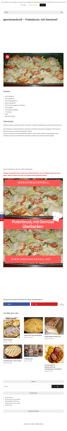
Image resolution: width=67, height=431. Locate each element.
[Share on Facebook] (1, 216)
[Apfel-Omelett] (11, 337)
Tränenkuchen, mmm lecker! (12, 361)
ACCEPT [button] (43, 5)
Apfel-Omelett (7, 340)
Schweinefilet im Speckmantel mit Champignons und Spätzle (53, 367)
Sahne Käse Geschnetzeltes (33, 335)
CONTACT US (27, 424)
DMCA (33, 424)
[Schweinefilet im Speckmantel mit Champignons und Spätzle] (54, 363)
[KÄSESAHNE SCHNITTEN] (54, 334)
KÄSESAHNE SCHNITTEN (52, 336)
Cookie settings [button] (33, 5)
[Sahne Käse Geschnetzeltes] (33, 333)
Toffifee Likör (28, 359)
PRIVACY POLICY (39, 424)
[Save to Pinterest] (1, 219)
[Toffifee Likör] (33, 356)
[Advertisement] (33, 37)
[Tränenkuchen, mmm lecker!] (12, 358)
